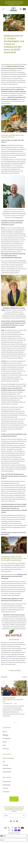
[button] (3, 9)
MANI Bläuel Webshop (15, 832)
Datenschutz (6, 748)
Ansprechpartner (7, 781)
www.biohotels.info (14, 639)
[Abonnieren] (23, 815)
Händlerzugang (6, 785)
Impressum (5, 765)
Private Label (6, 791)
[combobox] (14, 836)
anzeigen (24, 677)
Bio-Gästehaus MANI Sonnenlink (11, 64)
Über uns (5, 731)
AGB (4, 761)
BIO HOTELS (13, 68)
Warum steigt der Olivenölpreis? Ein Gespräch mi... (13, 699)
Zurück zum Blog (15, 670)
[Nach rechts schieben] (17, 722)
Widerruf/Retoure (7, 768)
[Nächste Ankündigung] (25, 2)
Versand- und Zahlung (8, 758)
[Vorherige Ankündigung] (2, 2)
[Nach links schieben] (10, 722)
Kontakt (5, 742)
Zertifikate (5, 788)
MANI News (5, 735)
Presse (4, 745)
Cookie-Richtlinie (7, 772)
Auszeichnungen (7, 738)
